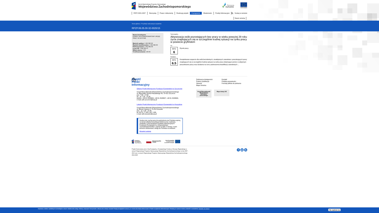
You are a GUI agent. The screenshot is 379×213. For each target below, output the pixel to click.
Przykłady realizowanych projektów (151, 23)
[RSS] (238, 151)
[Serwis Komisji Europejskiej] (170, 143)
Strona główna (136, 23)
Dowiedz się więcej (204, 208)
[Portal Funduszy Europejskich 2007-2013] (137, 143)
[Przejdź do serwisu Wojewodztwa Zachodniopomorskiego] (228, 7)
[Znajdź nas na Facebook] (245, 151)
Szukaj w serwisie (241, 13)
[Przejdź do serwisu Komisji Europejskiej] (243, 8)
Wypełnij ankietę (145, 131)
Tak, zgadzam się (334, 210)
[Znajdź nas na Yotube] (242, 151)
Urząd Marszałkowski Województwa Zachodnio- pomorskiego (203, 93)
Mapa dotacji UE (222, 91)
